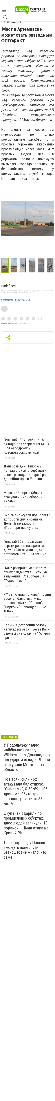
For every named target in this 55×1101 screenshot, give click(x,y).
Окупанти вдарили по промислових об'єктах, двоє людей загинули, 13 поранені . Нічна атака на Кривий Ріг (26, 823)
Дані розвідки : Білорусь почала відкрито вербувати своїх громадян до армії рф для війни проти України (25, 472)
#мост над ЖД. (22, 300)
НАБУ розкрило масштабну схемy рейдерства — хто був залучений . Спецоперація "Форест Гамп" (25, 574)
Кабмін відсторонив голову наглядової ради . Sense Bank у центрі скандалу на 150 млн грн (27, 631)
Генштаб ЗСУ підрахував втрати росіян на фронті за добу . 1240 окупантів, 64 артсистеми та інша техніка (25, 547)
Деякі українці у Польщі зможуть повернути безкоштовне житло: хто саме (25, 850)
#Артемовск (7, 300)
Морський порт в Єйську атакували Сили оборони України (23, 497)
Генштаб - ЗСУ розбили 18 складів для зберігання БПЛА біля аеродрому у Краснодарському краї (27, 446)
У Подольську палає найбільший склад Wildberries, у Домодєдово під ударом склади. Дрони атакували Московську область (27, 757)
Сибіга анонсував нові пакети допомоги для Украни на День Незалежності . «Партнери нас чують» (27, 521)
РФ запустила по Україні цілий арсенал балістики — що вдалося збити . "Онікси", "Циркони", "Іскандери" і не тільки (27, 602)
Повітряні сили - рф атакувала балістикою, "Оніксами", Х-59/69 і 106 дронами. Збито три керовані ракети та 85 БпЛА (26, 791)
